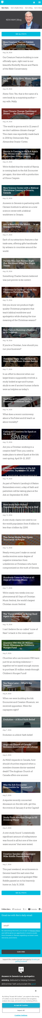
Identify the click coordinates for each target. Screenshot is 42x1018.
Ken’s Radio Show (17, 8)
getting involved (21, 961)
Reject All (21, 1010)
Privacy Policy (35, 931)
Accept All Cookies (21, 1005)
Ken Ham (5, 8)
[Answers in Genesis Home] (7, 2)
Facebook (17, 909)
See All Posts (21, 34)
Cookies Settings (21, 1015)
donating (34, 959)
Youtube (34, 909)
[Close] (35, 990)
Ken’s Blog (28, 8)
